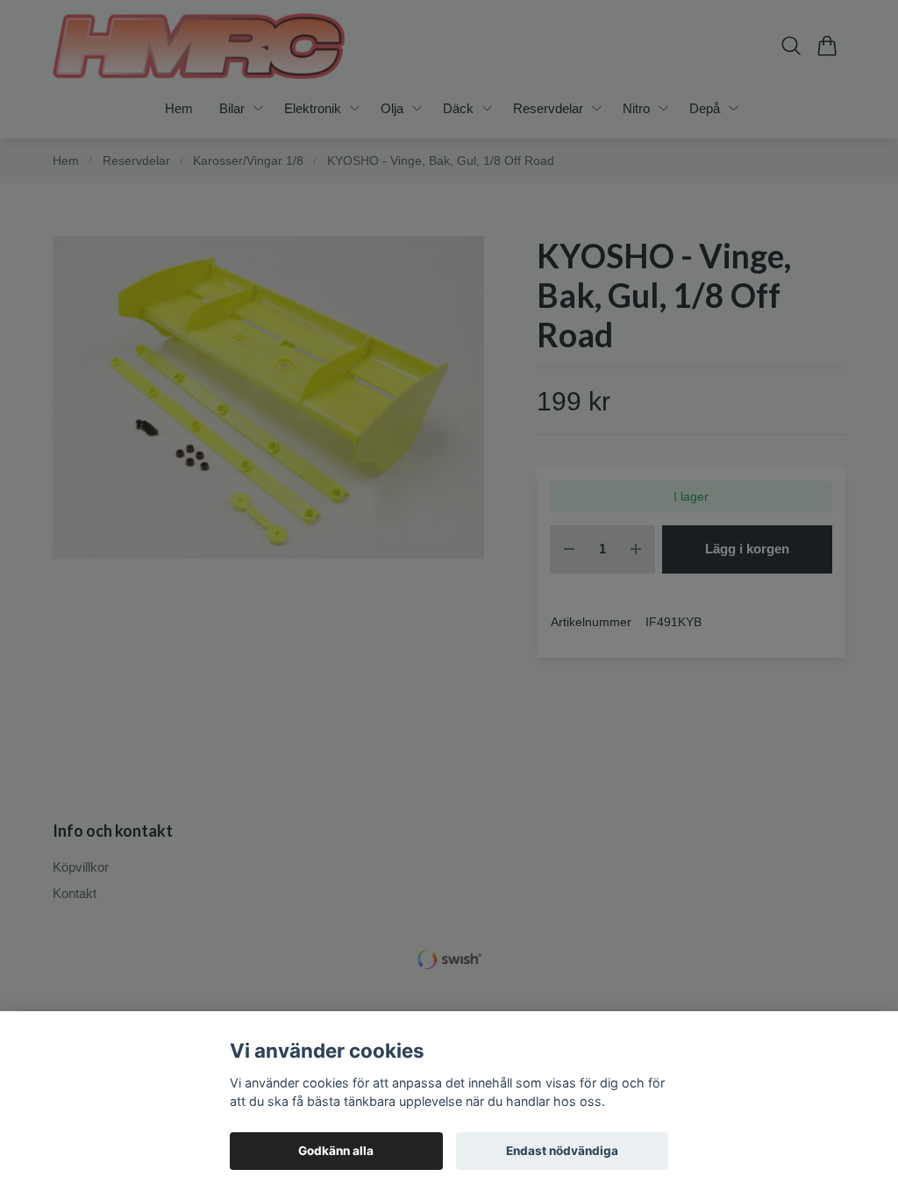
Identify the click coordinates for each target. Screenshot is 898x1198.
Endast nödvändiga (562, 1151)
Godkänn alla (336, 1151)
